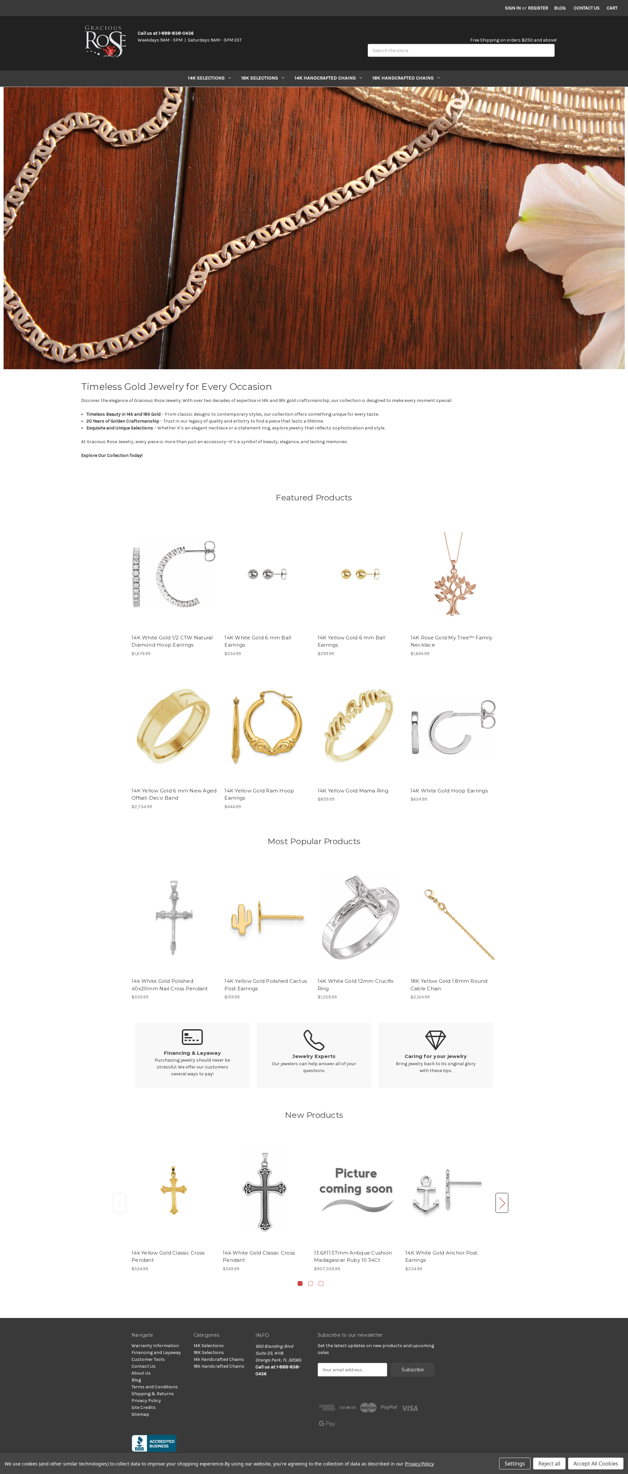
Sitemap (140, 1414)
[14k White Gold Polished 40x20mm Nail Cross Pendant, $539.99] (174, 917)
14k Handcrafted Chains (325, 78)
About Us (141, 1373)
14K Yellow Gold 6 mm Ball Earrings (351, 641)
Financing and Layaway (156, 1352)
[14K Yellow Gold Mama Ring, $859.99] (361, 727)
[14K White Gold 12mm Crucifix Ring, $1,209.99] (361, 917)
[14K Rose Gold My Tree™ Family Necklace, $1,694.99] (453, 574)
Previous (119, 1203)
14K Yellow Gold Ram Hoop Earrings (259, 794)
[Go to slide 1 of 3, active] (300, 1283)
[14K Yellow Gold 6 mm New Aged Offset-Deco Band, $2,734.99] (174, 727)
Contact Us (587, 8)
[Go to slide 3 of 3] (321, 1283)
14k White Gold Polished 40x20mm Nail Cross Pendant (169, 985)
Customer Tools (148, 1359)
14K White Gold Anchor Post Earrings (441, 1256)
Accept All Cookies (595, 1463)
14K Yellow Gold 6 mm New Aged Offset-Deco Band (174, 794)
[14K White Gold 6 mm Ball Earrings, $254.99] (267, 574)
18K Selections (259, 78)
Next (502, 1203)
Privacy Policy (146, 1400)
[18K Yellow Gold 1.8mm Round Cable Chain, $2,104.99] (453, 917)
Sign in (513, 8)
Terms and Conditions (154, 1387)
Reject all (549, 1463)
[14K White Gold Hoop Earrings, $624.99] (453, 727)
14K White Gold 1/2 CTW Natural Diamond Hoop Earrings (172, 641)
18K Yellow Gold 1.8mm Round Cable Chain (449, 985)
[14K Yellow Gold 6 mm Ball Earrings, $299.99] (361, 574)
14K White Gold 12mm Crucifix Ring (356, 985)
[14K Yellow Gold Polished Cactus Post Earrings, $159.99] (267, 917)
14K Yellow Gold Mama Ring (353, 791)
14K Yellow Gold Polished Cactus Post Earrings (265, 985)
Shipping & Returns (152, 1393)
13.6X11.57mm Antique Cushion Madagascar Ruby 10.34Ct (353, 1256)
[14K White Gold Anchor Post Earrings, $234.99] (447, 1190)
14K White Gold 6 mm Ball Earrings (257, 641)
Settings (515, 1463)
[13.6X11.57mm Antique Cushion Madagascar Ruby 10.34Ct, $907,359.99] (356, 1190)
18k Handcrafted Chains (403, 78)
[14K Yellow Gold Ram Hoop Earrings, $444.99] (267, 727)
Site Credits (143, 1407)
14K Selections (206, 78)
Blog (560, 8)
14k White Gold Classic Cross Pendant (259, 1256)
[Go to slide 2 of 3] (310, 1283)
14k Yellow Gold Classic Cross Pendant (167, 1256)
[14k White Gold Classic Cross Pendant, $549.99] (265, 1190)
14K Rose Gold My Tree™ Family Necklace (451, 641)
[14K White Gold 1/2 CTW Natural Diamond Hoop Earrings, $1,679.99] (174, 574)
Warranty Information (155, 1345)
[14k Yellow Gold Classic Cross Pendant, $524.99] (173, 1190)
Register (538, 8)
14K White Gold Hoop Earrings (449, 791)
